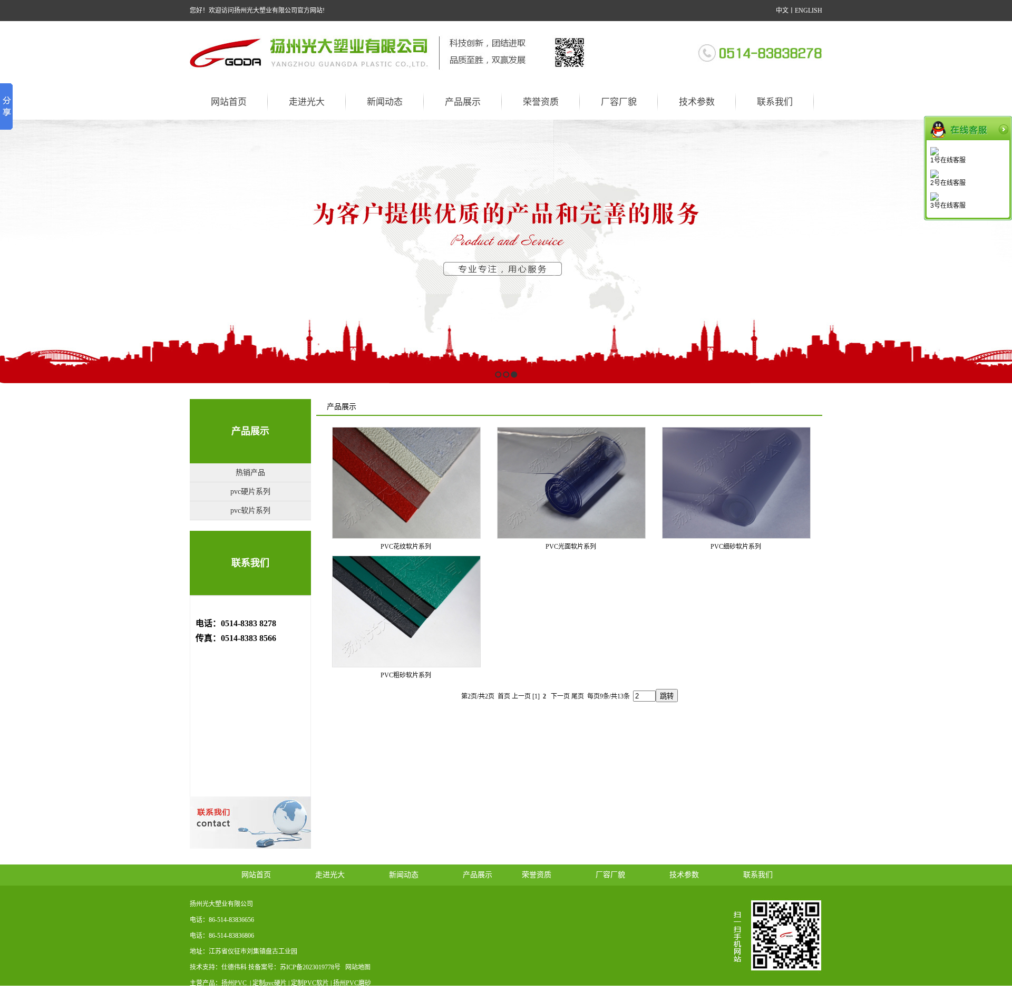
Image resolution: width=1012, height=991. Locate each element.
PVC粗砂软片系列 (406, 675)
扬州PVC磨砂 (352, 983)
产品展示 (250, 431)
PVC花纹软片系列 (406, 546)
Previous (8, 251)
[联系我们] (759, 52)
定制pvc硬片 (269, 983)
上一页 (521, 696)
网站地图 (358, 967)
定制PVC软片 (310, 983)
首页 (504, 696)
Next (1001, 251)
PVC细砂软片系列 (736, 546)
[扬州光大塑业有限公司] (389, 52)
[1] (536, 696)
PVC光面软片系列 (571, 546)
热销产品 (250, 473)
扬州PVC (234, 983)
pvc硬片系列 (250, 492)
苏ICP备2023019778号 (310, 967)
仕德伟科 (234, 967)
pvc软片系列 (250, 510)
